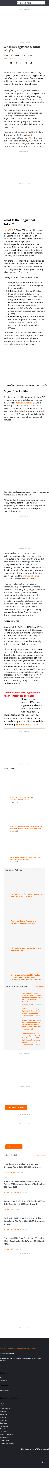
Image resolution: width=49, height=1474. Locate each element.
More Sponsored (39, 870)
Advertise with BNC (24, 42)
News (5, 59)
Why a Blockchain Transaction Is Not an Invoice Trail (26, 949)
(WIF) (30, 138)
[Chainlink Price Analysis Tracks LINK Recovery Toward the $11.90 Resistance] (27, 775)
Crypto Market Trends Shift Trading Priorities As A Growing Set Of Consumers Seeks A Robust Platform (26, 977)
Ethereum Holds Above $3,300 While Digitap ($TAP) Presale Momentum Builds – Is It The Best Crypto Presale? (32, 997)
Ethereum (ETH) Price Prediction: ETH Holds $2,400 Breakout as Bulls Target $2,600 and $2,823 (24, 1241)
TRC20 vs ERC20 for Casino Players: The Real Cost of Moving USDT (27, 895)
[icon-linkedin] (9, 1368)
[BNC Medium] (21, 1368)
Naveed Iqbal (9, 1172)
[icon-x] (13, 1368)
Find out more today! (27, 724)
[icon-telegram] (5, 1368)
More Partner (39, 986)
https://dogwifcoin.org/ (24, 402)
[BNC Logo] (24, 1344)
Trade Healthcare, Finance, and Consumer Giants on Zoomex (23, 922)
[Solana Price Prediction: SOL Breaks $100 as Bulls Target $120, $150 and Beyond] (27, 838)
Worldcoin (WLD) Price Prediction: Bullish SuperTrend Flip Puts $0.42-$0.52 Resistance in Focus (24, 1221)
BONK (10, 230)
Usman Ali (8, 1209)
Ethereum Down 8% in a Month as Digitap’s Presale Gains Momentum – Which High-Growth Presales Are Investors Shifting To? (31, 1038)
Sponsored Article (28, 1004)
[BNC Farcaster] (29, 1368)
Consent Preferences (7, 1443)
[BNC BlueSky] (25, 1368)
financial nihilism (30, 576)
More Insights (41, 1155)
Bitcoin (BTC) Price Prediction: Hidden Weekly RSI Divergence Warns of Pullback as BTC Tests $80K (24, 1184)
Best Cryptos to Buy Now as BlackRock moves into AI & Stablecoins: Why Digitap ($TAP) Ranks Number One (31, 1023)
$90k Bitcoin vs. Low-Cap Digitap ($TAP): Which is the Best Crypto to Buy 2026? (31, 1011)
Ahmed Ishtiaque (11, 1192)
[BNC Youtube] (17, 1368)
